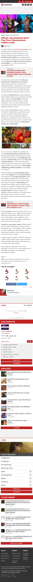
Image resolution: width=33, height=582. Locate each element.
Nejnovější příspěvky (25, 554)
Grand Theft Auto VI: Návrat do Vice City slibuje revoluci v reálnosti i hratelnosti (18, 503)
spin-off (14, 261)
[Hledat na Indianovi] (23, 4)
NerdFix (3, 561)
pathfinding (7, 530)
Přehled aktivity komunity (16, 543)
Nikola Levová (7, 46)
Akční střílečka (9, 259)
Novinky (7, 35)
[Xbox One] (10, 335)
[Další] (30, 145)
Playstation (6, 261)
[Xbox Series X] (12, 335)
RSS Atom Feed (5, 558)
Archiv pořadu (4, 553)
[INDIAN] (6, 5)
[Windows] (7, 335)
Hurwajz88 (7, 517)
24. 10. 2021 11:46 (14, 35)
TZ (5, 257)
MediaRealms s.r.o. (5, 575)
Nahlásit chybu (26, 287)
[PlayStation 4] (9, 335)
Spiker (6, 523)
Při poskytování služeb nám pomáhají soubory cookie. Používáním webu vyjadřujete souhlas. (14, 571)
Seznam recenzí (16, 360)
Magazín (3, 35)
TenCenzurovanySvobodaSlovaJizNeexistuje (15, 501)
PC (2, 261)
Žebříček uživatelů (25, 558)
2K (5, 259)
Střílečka (18, 261)
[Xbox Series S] (15, 335)
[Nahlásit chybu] (15, 576)
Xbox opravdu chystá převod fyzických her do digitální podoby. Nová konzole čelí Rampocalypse (17, 524)
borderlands (17, 259)
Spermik (7, 536)
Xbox (9, 263)
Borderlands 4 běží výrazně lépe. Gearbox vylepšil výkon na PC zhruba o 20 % (18, 205)
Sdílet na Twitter (22, 284)
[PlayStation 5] (14, 335)
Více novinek (16, 428)
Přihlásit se (16, 313)
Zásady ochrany (16, 553)
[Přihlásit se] (31, 4)
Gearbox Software (24, 259)
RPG (10, 261)
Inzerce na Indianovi (14, 561)
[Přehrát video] (16, 23)
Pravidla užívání (16, 556)
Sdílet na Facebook (11, 284)
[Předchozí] (3, 145)
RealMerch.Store (28, 1)
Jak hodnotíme (16, 363)
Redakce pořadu (5, 556)
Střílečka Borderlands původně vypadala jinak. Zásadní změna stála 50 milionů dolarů (19, 73)
